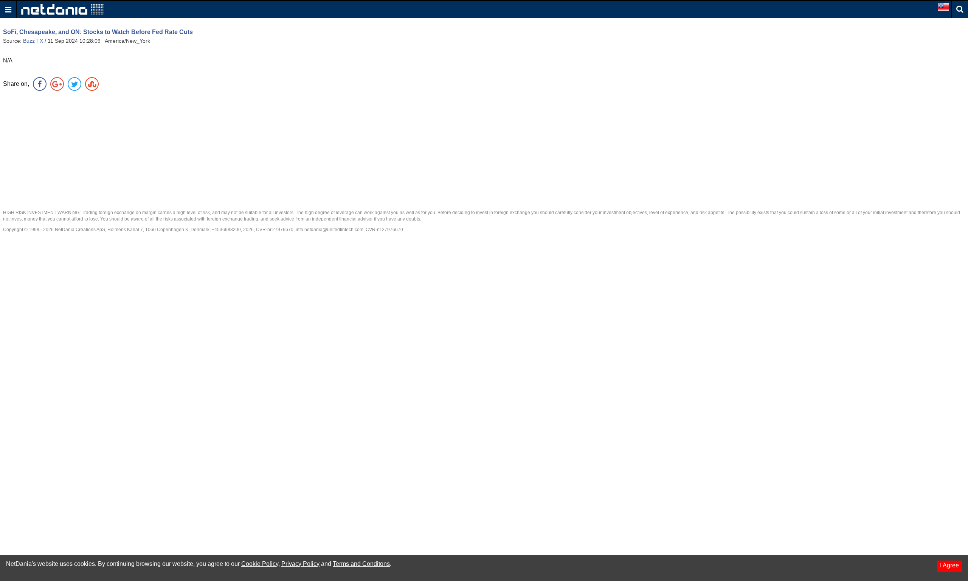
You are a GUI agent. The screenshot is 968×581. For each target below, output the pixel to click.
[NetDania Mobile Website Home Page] (62, 9)
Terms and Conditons (361, 564)
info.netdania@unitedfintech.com (329, 229)
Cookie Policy (259, 564)
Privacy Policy (300, 564)
